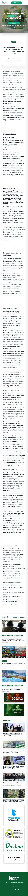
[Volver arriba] (14, 893)
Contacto (16, 2)
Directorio (7, 882)
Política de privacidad (11, 884)
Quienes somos (14, 882)
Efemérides (20, 882)
